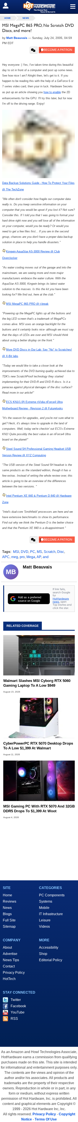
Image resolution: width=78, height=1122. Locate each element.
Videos (44, 926)
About (7, 947)
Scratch (49, 552)
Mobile (44, 908)
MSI (16, 552)
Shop (43, 954)
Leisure (44, 920)
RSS (14, 1018)
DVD (24, 552)
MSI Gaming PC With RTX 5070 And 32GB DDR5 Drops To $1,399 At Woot (39, 808)
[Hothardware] (39, 7)
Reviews (9, 901)
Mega (30, 557)
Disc (60, 552)
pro (22, 557)
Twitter (16, 1000)
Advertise (10, 954)
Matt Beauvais (37, 567)
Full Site (9, 920)
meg (14, 557)
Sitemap (9, 926)
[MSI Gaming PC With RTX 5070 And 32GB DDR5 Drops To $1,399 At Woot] (39, 781)
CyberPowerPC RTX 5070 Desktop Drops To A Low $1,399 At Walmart (38, 745)
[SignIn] (8, 5)
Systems (45, 901)
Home (7, 895)
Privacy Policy (14, 972)
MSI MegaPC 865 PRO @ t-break (27, 303)
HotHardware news (61, 600)
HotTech (9, 979)
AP (39, 557)
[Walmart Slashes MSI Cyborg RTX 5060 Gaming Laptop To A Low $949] (39, 655)
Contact (9, 966)
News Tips (11, 960)
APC (6, 557)
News (26, 18)
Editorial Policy (50, 960)
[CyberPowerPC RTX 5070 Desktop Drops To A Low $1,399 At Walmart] (39, 718)
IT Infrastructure (51, 914)
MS (39, 552)
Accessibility (48, 947)
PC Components (52, 895)
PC (32, 552)
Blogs (7, 914)
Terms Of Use (46, 1119)
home (7, 18)
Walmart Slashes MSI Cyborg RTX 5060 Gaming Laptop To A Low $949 (36, 683)
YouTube (17, 1012)
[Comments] (34, 50)
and (46, 557)
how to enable (52, 92)
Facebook (18, 1006)
